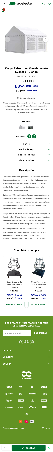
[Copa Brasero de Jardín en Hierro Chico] (38, 267)
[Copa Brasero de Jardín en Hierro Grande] (14, 267)
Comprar (30, 448)
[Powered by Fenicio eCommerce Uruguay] (46, 428)
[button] (43, 3)
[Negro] (30, 127)
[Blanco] (22, 127)
